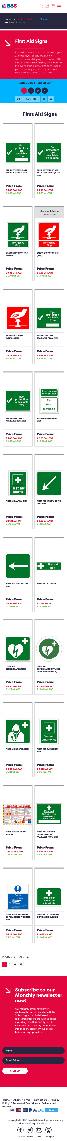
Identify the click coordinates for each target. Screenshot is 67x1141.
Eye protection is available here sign (16, 419)
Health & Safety (26, 19)
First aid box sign (46, 583)
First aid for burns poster (16, 833)
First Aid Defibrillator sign (16, 667)
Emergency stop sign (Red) (48, 254)
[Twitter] (30, 1130)
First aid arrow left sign (17, 585)
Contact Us (40, 1099)
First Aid (44, 19)
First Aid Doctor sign (17, 749)
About (17, 1099)
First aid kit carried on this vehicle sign (48, 915)
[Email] (39, 1130)
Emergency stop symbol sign (14, 337)
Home (8, 19)
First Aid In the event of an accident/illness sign (18, 917)
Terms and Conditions (25, 1103)
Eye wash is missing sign (47, 419)
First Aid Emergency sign (47, 750)
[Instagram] (48, 1130)
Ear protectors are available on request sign (48, 173)
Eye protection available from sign (47, 337)
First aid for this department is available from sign (47, 834)
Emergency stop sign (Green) (17, 254)
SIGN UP (15, 1070)
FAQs (27, 1099)
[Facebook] (20, 1130)
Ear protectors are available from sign (16, 171)
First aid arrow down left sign (49, 502)
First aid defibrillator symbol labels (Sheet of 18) (48, 669)
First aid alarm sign (16, 501)
